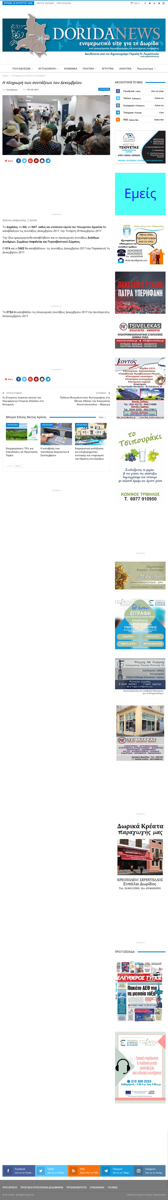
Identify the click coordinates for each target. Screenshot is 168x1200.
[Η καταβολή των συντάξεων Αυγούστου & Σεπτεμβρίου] (56, 434)
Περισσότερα (145, 68)
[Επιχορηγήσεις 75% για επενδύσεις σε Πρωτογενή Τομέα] (22, 434)
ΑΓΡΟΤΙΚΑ (108, 68)
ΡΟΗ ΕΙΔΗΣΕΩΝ (21, 68)
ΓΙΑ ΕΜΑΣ (113, 1187)
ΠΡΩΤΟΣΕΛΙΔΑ (64, 3)
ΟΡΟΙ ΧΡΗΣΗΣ (9, 1187)
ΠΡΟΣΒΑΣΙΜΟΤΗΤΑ (76, 1187)
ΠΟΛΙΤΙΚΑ (88, 68)
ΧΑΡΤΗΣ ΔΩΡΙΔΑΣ (45, 3)
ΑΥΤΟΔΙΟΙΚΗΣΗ (47, 68)
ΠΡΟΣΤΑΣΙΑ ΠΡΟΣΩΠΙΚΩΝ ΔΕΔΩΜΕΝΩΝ (42, 1187)
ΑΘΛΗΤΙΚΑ (125, 68)
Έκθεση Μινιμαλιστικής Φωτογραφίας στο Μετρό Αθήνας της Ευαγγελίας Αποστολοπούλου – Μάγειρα (85, 401)
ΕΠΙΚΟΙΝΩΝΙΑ (97, 1187)
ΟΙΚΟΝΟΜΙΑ (104, 89)
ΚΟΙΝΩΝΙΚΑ (70, 68)
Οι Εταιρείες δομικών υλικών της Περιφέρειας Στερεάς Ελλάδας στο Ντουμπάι (23, 401)
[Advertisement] (56, 189)
